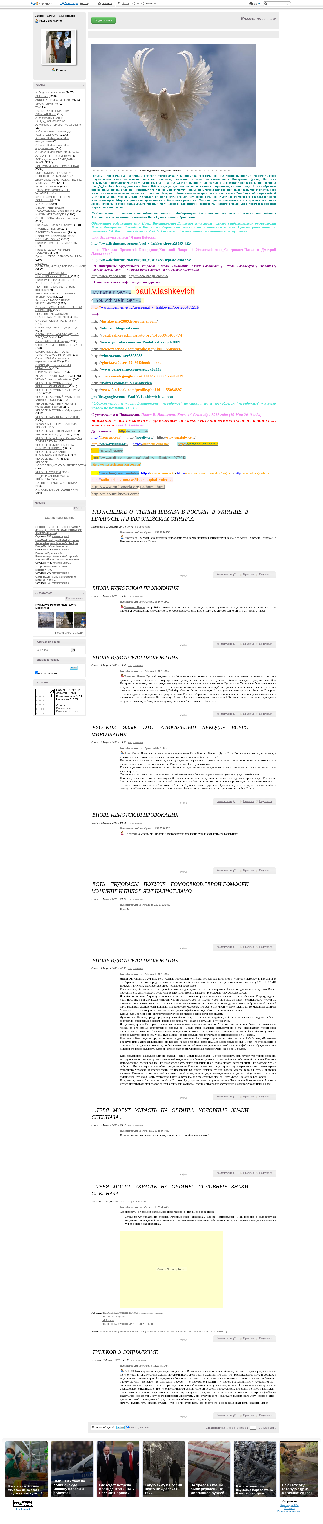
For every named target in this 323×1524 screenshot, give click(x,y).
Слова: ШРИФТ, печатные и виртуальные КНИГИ (52, 360)
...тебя (195, 1331)
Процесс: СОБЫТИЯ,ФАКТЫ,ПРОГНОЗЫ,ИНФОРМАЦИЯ (65, 265)
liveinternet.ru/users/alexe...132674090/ (144, 601)
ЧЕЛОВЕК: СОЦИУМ (48, 472)
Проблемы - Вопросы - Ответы (54, 225)
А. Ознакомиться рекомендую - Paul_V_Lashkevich (54, 133)
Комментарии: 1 (62, 562)
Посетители (63, 708)
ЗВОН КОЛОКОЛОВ (47, 186)
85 (233, 1427)
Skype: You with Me (47, 103)
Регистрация (71, 3)
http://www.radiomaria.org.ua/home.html (128, 486)
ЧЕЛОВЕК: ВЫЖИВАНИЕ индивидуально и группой (51, 453)
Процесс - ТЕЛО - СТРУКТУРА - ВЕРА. (58, 256)
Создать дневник (103, 20)
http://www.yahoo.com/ (108, 276)
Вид (257, 4)
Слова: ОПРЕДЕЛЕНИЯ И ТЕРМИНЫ (58, 344)
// (109, 444)
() (234, 574)
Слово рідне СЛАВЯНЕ (49, 372)
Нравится (248, 574)
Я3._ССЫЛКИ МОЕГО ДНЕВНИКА (56, 489)
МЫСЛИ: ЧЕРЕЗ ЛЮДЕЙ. (51, 214)
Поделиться (265, 574)
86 (229, 1427)
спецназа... (219, 1331)
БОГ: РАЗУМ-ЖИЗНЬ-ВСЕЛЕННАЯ (57, 166)
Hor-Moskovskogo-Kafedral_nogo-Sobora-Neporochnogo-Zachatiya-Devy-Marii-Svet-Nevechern (57, 543)
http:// (137, 335)
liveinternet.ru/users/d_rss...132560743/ (144, 1130)
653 (222, 1427)
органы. (206, 1331)
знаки (150, 1331)
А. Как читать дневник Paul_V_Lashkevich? (48, 119)
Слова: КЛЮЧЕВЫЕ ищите (52, 341)
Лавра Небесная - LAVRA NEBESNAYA (51, 568)
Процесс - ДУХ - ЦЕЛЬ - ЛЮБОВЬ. (56, 242)
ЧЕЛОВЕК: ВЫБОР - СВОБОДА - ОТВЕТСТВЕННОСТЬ (55, 447)
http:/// (124, 321)
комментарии (137, 1331)
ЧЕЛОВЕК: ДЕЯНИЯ (47, 458)
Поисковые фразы (67, 711)
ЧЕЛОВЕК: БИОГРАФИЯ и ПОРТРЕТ (57, 417)
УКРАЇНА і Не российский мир (53, 379)
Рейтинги (107, 3)
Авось (125, 3)
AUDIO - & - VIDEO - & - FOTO (53, 100)
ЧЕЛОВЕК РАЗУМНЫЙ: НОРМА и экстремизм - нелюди (56, 405)
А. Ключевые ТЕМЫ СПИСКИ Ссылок (58, 124)
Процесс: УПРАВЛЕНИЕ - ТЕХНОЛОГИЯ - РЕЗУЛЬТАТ (53, 275)
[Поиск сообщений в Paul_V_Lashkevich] (74, 668)
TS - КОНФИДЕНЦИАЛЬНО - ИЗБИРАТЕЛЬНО (53, 113)
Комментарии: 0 (60, 536)
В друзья (61, 70)
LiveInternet (41, 4)
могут (160, 1331)
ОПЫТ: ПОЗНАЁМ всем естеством (56, 218)
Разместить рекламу (289, 1511)
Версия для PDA (289, 1505)
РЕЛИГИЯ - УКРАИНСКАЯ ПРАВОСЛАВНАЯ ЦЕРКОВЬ (53, 315)
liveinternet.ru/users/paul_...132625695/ (145, 532)
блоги (123, 1331)
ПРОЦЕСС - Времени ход (51, 232)
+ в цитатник (142, 526)
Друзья (51, 15)
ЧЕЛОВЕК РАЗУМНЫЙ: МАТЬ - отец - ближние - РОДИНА (58, 398)
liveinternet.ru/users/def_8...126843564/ (144, 1365)
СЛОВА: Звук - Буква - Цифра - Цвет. (57, 327)
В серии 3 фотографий (69, 632)
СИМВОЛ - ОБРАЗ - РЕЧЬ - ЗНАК (55, 320)
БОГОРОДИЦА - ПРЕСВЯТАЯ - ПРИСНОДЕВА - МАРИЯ (54, 174)
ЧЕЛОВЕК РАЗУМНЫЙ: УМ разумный (58, 410)
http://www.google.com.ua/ (148, 276)
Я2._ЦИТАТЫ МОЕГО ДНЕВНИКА (56, 482)
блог (114, 1331)
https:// (137, 376)
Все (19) (79, 508)
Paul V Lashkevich (37, 21)
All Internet (41, 96)
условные (183, 1331)
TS (37, 107)
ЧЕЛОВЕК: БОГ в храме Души (53, 430)
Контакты (289, 1508)
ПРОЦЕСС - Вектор (47, 228)
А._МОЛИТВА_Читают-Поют (53, 155)
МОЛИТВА (41, 203)
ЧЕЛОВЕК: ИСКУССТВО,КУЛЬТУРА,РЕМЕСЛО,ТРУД (61, 464)
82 (246, 1427)
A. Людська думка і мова (50, 92)
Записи (39, 15)
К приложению (75, 598)
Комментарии (67, 15)
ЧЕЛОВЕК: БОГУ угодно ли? (52, 434)
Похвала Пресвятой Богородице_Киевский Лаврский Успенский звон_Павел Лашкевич (57, 556)
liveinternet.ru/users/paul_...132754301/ (145, 748)
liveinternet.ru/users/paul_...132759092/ (145, 828)
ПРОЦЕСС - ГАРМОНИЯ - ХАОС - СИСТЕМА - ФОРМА (56, 238)
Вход (86, 3)
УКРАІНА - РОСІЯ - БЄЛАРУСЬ (54, 375)
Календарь (269, 1427)
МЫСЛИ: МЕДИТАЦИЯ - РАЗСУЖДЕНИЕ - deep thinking (54, 209)
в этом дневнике (48, 673)
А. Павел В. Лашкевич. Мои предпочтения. (52, 147)
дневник (104, 1331)
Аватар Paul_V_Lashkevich (58, 46)
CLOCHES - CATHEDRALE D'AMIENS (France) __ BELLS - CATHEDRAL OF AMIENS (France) (58, 530)
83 (242, 1427)
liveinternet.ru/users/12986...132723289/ (145, 904)
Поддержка (251, 4)
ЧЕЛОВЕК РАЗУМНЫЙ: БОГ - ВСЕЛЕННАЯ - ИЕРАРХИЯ (53, 385)
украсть (171, 1331)
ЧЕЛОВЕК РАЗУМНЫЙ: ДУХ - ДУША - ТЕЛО (127, 1324)
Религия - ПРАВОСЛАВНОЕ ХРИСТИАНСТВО (52, 302)
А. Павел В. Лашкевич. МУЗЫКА (55, 151)
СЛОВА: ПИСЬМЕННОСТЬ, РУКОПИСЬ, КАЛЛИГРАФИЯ (53, 353)
